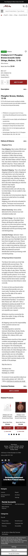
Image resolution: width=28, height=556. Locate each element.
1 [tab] (9, 434)
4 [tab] (16, 434)
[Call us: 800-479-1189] (23, 6)
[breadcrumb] (1, 15)
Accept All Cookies (14, 553)
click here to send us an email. (16, 381)
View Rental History (19, 504)
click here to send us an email (11, 304)
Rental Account (18, 520)
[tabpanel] (7, 417)
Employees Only (19, 523)
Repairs (17, 492)
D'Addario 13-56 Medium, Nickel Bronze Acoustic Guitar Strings (20, 416)
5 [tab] (19, 434)
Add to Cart (18, 82)
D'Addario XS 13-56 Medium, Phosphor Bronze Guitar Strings (7, 416)
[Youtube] (2, 460)
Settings (14, 547)
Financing (4, 526)
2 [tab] (11, 434)
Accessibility (18, 526)
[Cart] (26, 6)
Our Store (17, 495)
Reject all (14, 550)
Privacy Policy (5, 520)
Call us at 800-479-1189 (7, 455)
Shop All (3, 517)
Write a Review (4, 63)
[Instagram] (8, 460)
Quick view (8, 431)
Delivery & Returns (6, 523)
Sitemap (17, 497)
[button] (14, 474)
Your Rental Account (7, 504)
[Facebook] (5, 460)
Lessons (3, 492)
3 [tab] (14, 434)
